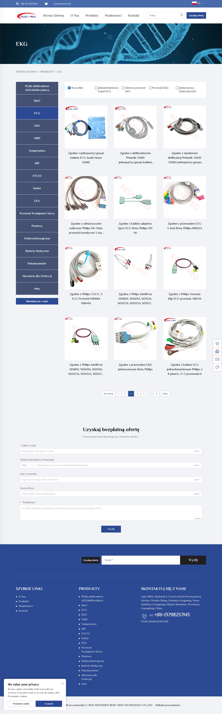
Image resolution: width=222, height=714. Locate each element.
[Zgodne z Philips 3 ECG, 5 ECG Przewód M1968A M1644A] (86, 268)
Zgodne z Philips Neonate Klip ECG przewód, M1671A (184, 296)
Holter (37, 188)
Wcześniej (108, 393)
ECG (59, 71)
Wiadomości (113, 15)
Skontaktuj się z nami (37, 301)
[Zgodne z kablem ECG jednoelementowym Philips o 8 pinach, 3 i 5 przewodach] (184, 338)
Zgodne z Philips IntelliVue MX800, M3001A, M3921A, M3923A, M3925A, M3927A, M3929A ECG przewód (135, 298)
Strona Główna (53, 15)
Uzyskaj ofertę (196, 15)
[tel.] (217, 344)
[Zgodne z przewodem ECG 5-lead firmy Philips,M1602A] (184, 197)
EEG (37, 200)
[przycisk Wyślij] (181, 15)
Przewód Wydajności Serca (37, 213)
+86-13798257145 (171, 614)
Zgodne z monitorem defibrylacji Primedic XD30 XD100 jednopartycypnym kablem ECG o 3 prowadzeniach (184, 158)
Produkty (92, 15)
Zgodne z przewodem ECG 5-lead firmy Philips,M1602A (184, 226)
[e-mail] (217, 359)
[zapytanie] (217, 367)
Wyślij (111, 529)
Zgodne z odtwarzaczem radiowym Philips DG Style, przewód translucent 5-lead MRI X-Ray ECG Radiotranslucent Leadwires (86, 228)
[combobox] (27, 465)
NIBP (37, 138)
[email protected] (158, 621)
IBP (37, 163)
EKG (37, 125)
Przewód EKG (160, 87)
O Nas (75, 15)
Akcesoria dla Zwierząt (37, 276)
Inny (37, 288)
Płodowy (37, 226)
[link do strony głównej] (26, 15)
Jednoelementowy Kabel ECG (108, 89)
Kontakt (133, 15)
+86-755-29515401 (29, 3)
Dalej (165, 393)
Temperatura (37, 150)
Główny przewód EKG (135, 89)
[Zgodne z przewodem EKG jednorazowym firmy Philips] (135, 338)
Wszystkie (77, 87)
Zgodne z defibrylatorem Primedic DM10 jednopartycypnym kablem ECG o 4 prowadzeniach (135, 158)
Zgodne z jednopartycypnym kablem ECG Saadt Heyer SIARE (86, 158)
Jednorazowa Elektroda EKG (187, 89)
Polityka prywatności (168, 705)
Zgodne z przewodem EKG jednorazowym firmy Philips (135, 367)
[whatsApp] (217, 351)
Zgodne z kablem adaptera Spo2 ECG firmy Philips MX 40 (135, 228)
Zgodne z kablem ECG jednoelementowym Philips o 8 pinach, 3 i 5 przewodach (184, 369)
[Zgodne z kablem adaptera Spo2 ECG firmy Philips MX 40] (135, 197)
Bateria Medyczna (37, 251)
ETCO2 (37, 175)
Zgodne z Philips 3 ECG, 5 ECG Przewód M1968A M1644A (86, 298)
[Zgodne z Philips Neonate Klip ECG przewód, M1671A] (184, 268)
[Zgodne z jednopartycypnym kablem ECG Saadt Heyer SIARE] (86, 126)
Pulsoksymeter (37, 263)
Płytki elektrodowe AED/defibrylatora (37, 88)
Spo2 (37, 100)
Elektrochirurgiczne (37, 238)
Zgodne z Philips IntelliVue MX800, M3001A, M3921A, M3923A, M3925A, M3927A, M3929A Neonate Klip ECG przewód (86, 369)
